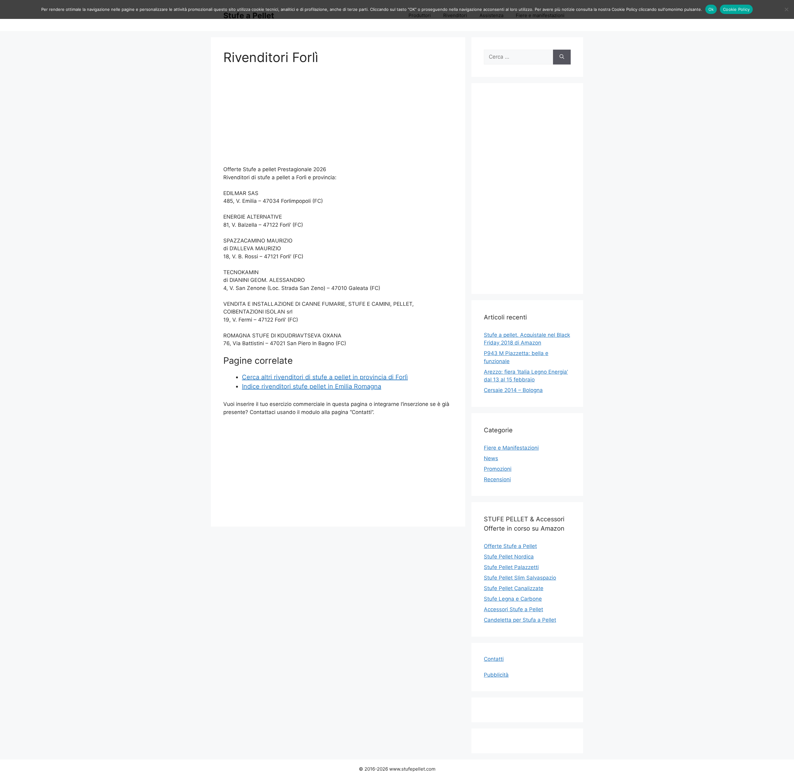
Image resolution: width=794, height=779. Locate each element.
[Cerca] (562, 57)
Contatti (494, 659)
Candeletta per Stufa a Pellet (520, 620)
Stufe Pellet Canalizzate (513, 588)
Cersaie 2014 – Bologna (513, 390)
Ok (711, 9)
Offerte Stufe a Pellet (510, 546)
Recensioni (497, 479)
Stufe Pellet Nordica (509, 557)
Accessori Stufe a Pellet (513, 609)
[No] (786, 9)
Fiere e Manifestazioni (511, 448)
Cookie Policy (736, 9)
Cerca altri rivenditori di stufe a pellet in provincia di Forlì (325, 377)
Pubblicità (496, 675)
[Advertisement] (338, 119)
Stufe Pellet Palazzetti (511, 567)
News (491, 458)
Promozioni (497, 469)
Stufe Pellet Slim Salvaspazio (520, 578)
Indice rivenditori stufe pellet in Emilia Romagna (311, 386)
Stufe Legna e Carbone (513, 599)
